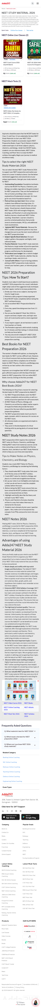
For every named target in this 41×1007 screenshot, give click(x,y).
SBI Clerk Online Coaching (10, 883)
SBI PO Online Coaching (9, 870)
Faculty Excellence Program (31, 858)
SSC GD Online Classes (9, 880)
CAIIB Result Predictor (8, 954)
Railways (25, 836)
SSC (24, 832)
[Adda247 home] (6, 3)
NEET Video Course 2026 (13, 703)
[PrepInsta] (29, 942)
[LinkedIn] (3, 811)
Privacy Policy (19, 987)
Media (3, 836)
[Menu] (37, 3)
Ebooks (4, 940)
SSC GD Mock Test (28, 872)
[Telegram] (12, 811)
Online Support (6, 854)
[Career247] (29, 948)
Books (3, 943)
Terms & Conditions (8, 987)
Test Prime (5, 975)
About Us (4, 829)
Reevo (3, 971)
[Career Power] (29, 931)
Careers (4, 840)
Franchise (5, 847)
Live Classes (5, 932)
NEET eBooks (29, 707)
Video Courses (6, 936)
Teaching (25, 840)
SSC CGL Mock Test (28, 886)
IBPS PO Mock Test (28, 901)
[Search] (32, 3)
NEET (24, 854)
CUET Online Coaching (9, 887)
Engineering (26, 847)
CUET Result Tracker (8, 964)
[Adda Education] (29, 926)
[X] (7, 811)
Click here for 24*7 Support (13, 807)
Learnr (4, 979)
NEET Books (28, 703)
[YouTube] (20, 811)
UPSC (24, 851)
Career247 (5, 968)
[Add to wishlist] (21, 60)
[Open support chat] (36, 1002)
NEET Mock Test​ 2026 (11, 714)
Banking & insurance (29, 829)
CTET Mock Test (27, 883)
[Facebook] (16, 811)
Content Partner (6, 851)
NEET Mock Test (27, 897)
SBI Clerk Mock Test (28, 868)
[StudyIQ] (29, 937)
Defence (25, 843)
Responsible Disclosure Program (11, 984)
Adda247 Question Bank (9, 925)
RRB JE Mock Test (28, 905)
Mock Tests (5, 929)
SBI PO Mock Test (28, 879)
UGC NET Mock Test (28, 908)
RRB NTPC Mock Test (29, 875)
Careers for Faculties (8, 843)
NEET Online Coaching (8, 891)
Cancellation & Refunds (30, 984)
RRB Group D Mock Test (30, 890)
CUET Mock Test (27, 894)
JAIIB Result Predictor (8, 951)
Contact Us (5, 832)
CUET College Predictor (9, 947)
